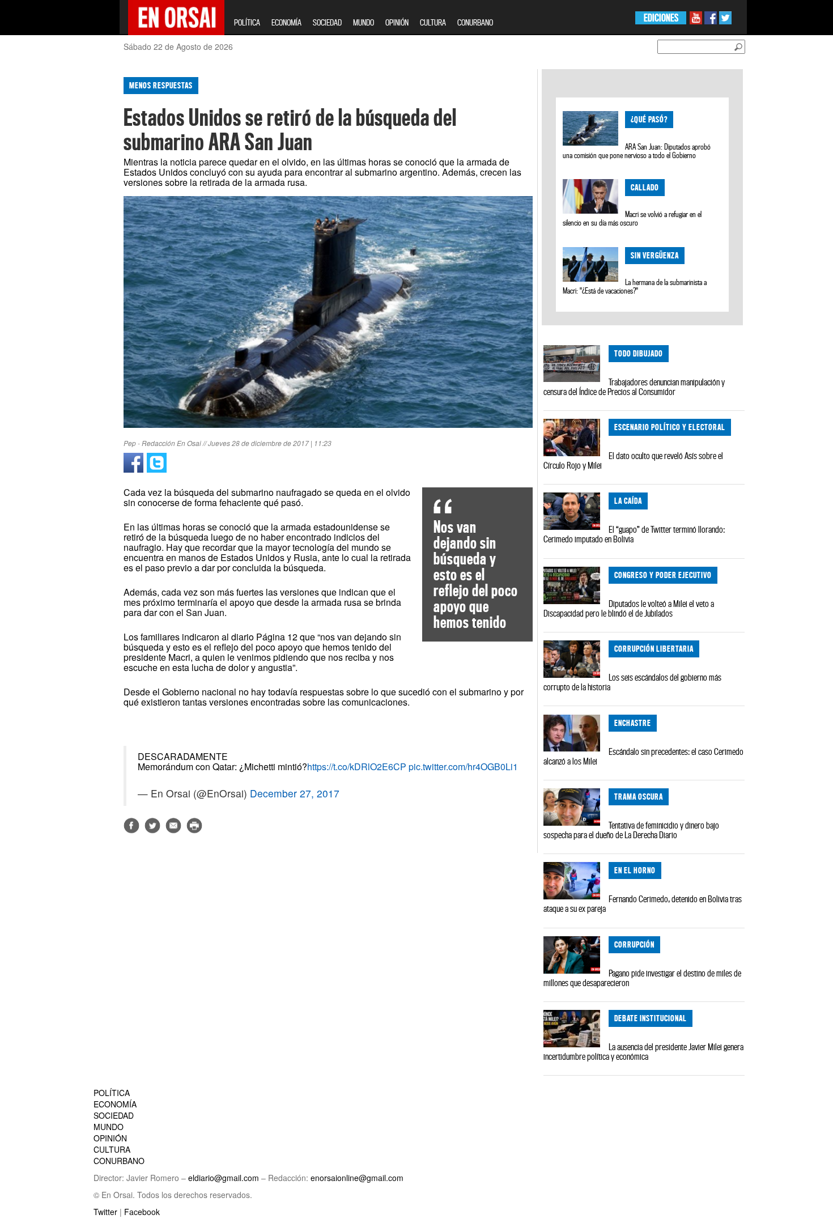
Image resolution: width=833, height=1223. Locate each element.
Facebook (142, 1211)
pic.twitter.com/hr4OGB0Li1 (463, 766)
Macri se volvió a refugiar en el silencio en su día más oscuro (632, 218)
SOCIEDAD (327, 22)
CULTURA (433, 22)
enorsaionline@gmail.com (357, 1177)
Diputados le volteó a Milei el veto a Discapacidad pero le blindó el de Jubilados (628, 608)
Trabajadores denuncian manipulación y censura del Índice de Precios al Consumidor (634, 387)
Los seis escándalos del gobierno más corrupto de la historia (632, 682)
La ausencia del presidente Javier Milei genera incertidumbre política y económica (643, 1051)
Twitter (105, 1211)
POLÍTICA (247, 22)
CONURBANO (475, 22)
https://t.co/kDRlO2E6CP (356, 766)
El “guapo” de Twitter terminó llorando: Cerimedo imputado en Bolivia (634, 534)
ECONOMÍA (286, 22)
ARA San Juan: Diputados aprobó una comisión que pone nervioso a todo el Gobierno (636, 151)
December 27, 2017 (294, 793)
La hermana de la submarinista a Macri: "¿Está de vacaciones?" (634, 286)
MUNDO (363, 22)
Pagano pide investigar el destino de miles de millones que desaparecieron (642, 978)
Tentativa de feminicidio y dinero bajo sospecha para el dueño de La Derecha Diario (631, 830)
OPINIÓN (397, 22)
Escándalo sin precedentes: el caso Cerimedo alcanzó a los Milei (643, 756)
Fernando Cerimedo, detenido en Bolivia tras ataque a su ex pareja (642, 904)
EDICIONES (661, 18)
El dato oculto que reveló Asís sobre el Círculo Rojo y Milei (633, 460)
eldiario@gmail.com (223, 1177)
